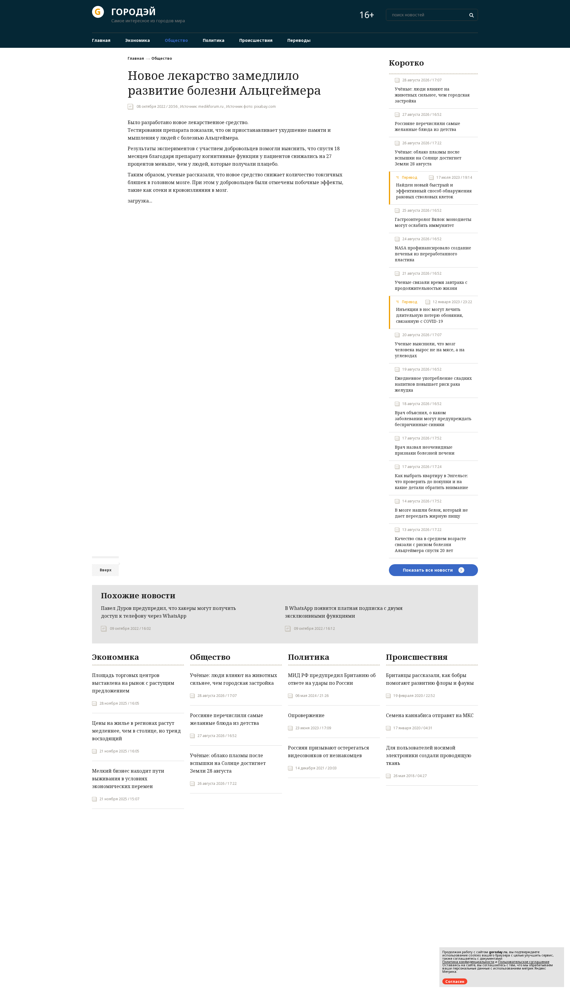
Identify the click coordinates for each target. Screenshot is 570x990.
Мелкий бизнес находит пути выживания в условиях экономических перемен (128, 779)
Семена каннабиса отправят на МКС (430, 715)
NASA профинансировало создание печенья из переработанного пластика (433, 253)
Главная (136, 58)
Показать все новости (428, 570)
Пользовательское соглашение (523, 961)
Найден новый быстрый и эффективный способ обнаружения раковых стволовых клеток (434, 191)
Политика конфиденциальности (468, 961)
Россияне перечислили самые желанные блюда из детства (427, 126)
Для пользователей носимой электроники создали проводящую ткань (428, 755)
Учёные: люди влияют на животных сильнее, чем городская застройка (432, 95)
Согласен (454, 981)
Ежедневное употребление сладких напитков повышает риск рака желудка (433, 384)
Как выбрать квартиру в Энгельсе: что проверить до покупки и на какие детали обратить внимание (431, 481)
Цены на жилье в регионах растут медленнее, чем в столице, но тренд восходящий (136, 731)
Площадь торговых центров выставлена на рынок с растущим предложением (133, 683)
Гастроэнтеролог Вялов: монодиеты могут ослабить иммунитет (433, 222)
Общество (161, 58)
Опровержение (306, 715)
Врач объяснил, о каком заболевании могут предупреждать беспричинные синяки (433, 418)
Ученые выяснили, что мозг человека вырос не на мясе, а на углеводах (430, 349)
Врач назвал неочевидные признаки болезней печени (425, 450)
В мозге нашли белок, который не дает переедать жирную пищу (431, 513)
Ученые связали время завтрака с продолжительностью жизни (431, 285)
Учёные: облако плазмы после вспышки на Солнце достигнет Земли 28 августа (428, 158)
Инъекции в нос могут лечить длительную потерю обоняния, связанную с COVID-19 (429, 315)
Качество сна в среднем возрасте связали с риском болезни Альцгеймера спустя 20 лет (430, 544)
